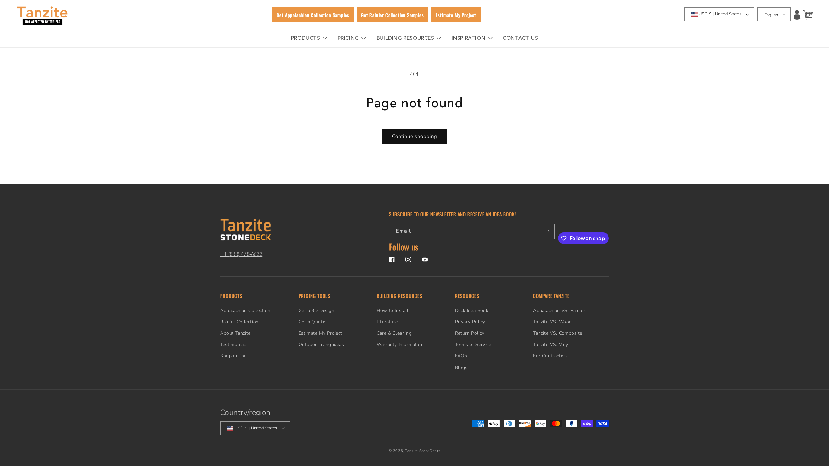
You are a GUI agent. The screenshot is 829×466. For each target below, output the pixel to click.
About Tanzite (235, 333)
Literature (387, 322)
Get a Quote (312, 322)
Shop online (233, 356)
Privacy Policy (470, 322)
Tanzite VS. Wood (552, 322)
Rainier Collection (239, 322)
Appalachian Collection (245, 310)
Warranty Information (400, 344)
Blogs (461, 367)
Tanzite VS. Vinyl (551, 344)
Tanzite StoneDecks (422, 451)
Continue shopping (414, 136)
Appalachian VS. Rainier (559, 310)
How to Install (392, 310)
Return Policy (469, 333)
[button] (808, 15)
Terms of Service (473, 344)
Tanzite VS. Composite (557, 333)
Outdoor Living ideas (321, 344)
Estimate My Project (320, 333)
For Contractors (550, 356)
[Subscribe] (547, 231)
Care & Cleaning (394, 333)
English (771, 15)
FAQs (461, 356)
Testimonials (234, 344)
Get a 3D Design (317, 310)
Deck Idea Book (471, 310)
